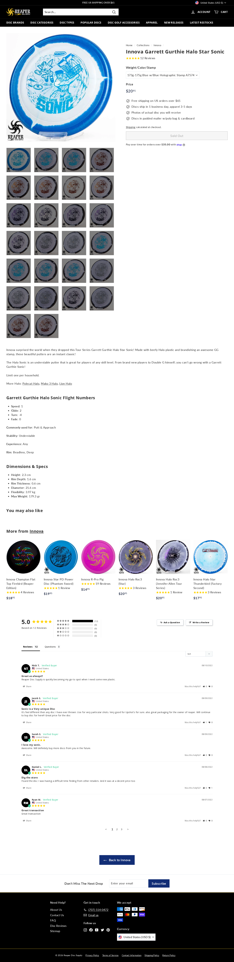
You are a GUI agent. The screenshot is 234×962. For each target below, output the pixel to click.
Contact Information (132, 955)
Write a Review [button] (201, 622)
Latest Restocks (201, 22)
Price (129, 84)
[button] (205, 686)
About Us (56, 909)
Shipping (130, 127)
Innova (157, 45)
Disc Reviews (58, 925)
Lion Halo (65, 383)
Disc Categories (41, 22)
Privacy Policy (92, 955)
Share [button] (28, 686)
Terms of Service (110, 955)
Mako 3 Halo (49, 383)
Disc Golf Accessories (124, 22)
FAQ (53, 920)
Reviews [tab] (27, 646)
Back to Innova (119, 860)
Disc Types (67, 22)
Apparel (152, 22)
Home (129, 45)
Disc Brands (15, 22)
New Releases (174, 22)
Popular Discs (91, 22)
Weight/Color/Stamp (141, 68)
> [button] (128, 829)
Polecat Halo (30, 383)
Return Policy (168, 955)
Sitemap (55, 931)
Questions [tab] (50, 646)
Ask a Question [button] (172, 622)
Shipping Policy (152, 955)
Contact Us (57, 915)
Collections (143, 45)
